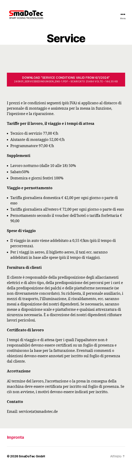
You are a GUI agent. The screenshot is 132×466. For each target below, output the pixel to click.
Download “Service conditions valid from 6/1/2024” (66, 79)
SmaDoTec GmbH (32, 456)
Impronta (15, 437)
